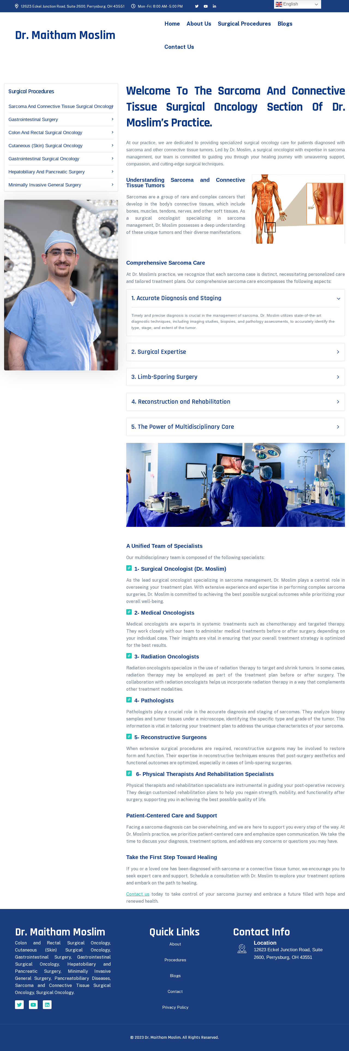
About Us (198, 23)
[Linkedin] (47, 1004)
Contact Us (179, 47)
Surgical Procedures (244, 23)
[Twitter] (19, 1004)
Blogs (285, 23)
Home (172, 23)
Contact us (137, 894)
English (290, 4)
